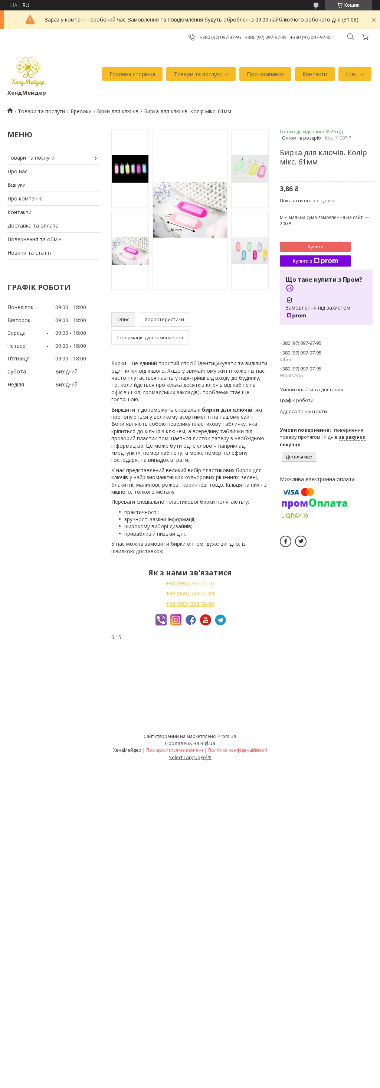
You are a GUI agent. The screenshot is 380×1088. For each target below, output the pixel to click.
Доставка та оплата (33, 225)
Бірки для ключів (117, 111)
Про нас (17, 171)
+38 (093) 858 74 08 (190, 603)
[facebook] (285, 541)
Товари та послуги (198, 74)
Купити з (302, 261)
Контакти (314, 74)
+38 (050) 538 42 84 (190, 593)
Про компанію (265, 74)
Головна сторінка (132, 74)
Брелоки (81, 111)
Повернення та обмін (34, 239)
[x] (301, 541)
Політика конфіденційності (237, 750)
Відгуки (16, 184)
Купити (315, 246)
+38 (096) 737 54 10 (190, 583)
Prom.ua (226, 736)
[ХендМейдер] (28, 70)
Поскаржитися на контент (174, 750)
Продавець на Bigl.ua (190, 743)
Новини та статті (29, 252)
